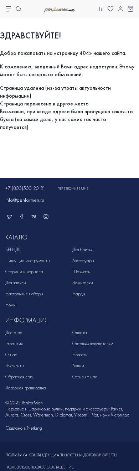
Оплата (79, 332)
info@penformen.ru (24, 200)
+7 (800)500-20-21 (25, 188)
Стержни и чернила (24, 271)
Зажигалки (82, 282)
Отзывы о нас (84, 376)
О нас (11, 354)
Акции (78, 365)
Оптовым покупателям (92, 343)
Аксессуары (83, 260)
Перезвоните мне (72, 188)
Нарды (78, 293)
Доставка (13, 332)
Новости (80, 354)
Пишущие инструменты (27, 260)
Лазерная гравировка (25, 387)
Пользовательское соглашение (39, 467)
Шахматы (81, 271)
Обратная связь (19, 376)
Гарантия (14, 343)
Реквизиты (14, 365)
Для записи (15, 282)
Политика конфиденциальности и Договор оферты (61, 454)
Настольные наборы (24, 293)
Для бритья (82, 249)
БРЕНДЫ (13, 249)
